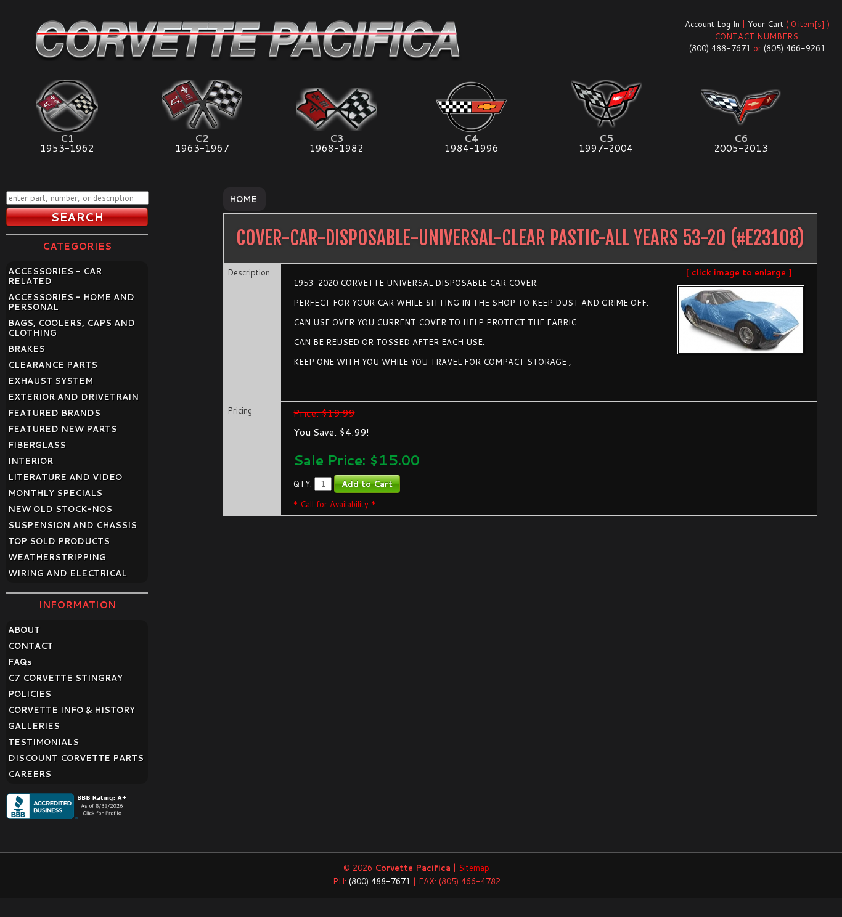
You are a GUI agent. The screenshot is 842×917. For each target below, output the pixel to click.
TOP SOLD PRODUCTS (59, 541)
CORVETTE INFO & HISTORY (71, 709)
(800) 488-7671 (720, 48)
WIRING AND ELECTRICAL (67, 573)
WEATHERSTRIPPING (57, 557)
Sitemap (474, 867)
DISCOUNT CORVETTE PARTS (76, 758)
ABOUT (24, 629)
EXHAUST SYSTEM (50, 380)
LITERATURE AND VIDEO (65, 477)
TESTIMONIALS (43, 742)
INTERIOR (30, 461)
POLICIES (29, 693)
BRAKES (26, 348)
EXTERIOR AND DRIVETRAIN (73, 396)
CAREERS (29, 774)
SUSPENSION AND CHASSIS (72, 525)
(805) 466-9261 (794, 48)
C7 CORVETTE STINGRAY (65, 677)
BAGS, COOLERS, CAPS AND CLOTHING (71, 327)
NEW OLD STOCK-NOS (60, 509)
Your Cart (765, 24)
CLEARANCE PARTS (52, 364)
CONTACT (30, 645)
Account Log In (712, 24)
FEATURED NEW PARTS (62, 428)
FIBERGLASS (37, 444)
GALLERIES (34, 726)
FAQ (20, 661)
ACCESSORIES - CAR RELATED (55, 276)
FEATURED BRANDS (54, 412)
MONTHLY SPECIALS (55, 493)
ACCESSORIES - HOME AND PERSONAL (71, 301)
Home (243, 199)
